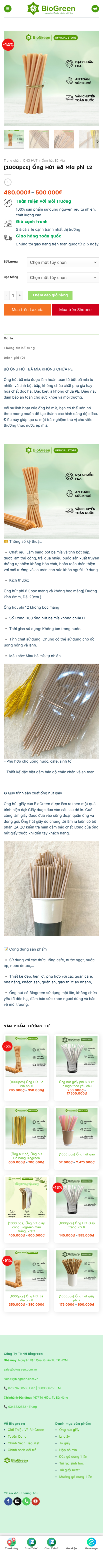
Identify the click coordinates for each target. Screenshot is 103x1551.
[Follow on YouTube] (36, 1501)
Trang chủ (11, 160)
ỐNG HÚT (30, 160)
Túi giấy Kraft (70, 1470)
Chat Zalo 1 (31, 1548)
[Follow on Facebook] (8, 1501)
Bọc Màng (11, 277)
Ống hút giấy (69, 1430)
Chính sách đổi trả (22, 1450)
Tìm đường (11, 1548)
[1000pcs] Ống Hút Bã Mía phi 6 (26, 1084)
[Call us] (26, 1501)
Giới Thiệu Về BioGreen (26, 1430)
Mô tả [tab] (8, 338)
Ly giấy (64, 1436)
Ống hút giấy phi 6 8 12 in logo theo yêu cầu (76, 1084)
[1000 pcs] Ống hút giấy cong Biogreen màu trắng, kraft (26, 1227)
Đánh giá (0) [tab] (14, 358)
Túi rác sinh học (72, 1463)
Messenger (91, 1548)
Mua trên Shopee (75, 309)
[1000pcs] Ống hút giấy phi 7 (76, 1298)
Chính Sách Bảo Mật (24, 1443)
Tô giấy (64, 1443)
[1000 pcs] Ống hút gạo (77, 1154)
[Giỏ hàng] (95, 8)
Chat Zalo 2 (51, 1548)
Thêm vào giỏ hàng (50, 295)
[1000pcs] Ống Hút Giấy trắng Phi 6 (76, 1225)
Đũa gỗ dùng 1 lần (73, 1457)
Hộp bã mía (68, 1450)
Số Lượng (11, 261)
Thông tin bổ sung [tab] (19, 348)
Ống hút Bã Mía (53, 160)
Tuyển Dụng (17, 1436)
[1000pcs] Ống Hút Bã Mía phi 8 (26, 1298)
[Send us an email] (17, 1501)
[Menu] (7, 8)
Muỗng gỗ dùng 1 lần (76, 1477)
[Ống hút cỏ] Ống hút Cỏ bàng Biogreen (26, 1156)
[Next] (91, 78)
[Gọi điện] (71, 1541)
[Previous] (12, 78)
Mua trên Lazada (28, 309)
